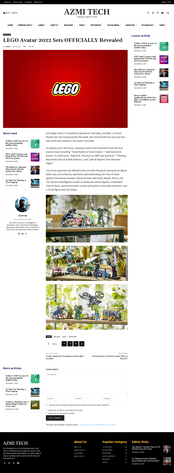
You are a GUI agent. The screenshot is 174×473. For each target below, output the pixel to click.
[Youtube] (162, 13)
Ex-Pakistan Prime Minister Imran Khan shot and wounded (145, 459)
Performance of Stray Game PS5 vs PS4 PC (110, 357)
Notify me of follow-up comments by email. (65, 410)
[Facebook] (148, 13)
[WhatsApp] (81, 343)
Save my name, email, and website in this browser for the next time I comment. (79, 405)
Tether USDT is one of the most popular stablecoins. (17, 143)
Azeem (7, 46)
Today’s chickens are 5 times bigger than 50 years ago (17, 404)
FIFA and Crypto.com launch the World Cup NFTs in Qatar (17, 156)
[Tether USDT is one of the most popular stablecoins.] (35, 144)
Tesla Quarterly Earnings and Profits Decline (65, 357)
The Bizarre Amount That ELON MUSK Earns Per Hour (16, 169)
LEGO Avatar (73, 337)
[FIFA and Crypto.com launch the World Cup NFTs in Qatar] (35, 157)
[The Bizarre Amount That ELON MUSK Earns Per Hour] (35, 170)
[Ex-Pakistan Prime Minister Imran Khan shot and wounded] (167, 461)
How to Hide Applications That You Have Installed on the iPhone (145, 98)
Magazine (7, 34)
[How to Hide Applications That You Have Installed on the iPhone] (163, 98)
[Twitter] (157, 13)
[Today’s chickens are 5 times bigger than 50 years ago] (35, 404)
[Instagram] (153, 13)
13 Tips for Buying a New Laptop (16, 181)
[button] (168, 13)
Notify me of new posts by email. (61, 413)
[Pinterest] (75, 343)
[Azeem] (22, 204)
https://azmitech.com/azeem (22, 219)
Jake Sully (56, 337)
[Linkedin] (23, 233)
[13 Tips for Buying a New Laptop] (35, 183)
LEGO (64, 337)
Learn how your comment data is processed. (97, 425)
